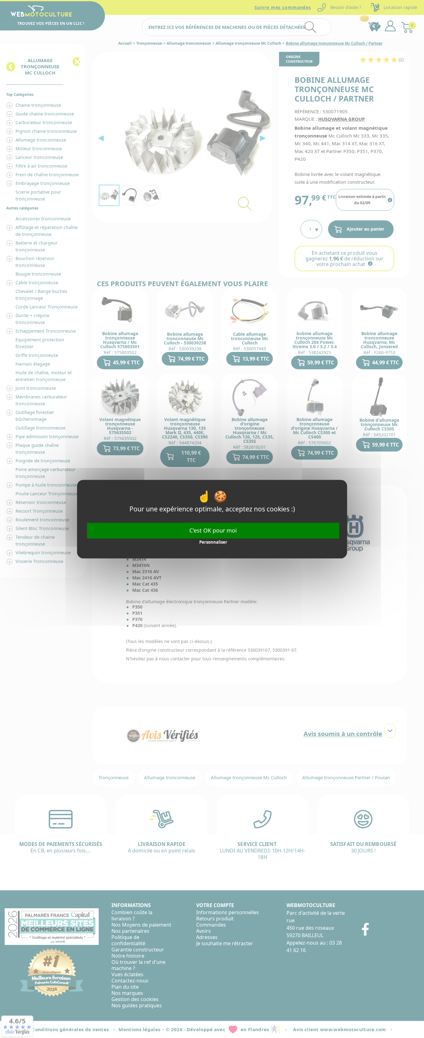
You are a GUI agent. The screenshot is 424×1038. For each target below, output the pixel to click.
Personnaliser (213, 542)
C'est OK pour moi (213, 530)
